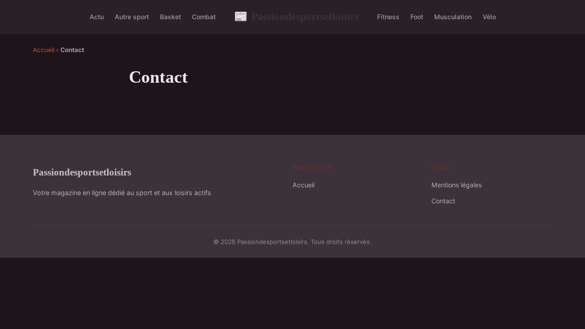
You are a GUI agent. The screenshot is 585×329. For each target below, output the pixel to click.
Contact (443, 201)
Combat (204, 17)
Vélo (489, 17)
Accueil (43, 49)
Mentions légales (456, 185)
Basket (170, 17)
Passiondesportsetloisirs (296, 16)
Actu (97, 17)
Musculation (453, 17)
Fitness (388, 17)
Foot (416, 17)
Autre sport (132, 17)
